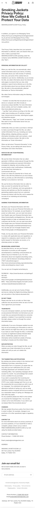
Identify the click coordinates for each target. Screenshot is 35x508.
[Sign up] (31, 475)
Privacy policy (16, 486)
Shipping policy (12, 488)
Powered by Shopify (24, 482)
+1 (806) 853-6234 (22, 494)
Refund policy (8, 486)
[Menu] (2, 3)
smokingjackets (14, 482)
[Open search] (6, 3)
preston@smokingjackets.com (19, 496)
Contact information (22, 488)
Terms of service (25, 486)
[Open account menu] (29, 3)
